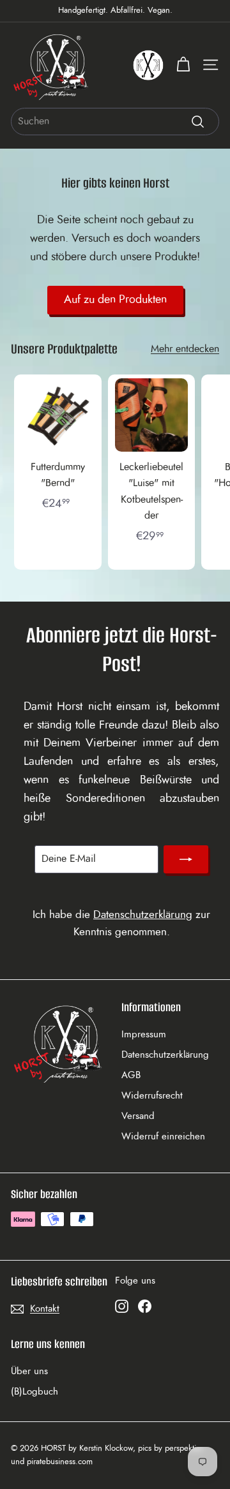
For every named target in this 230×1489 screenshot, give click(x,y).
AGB (131, 1075)
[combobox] (115, 122)
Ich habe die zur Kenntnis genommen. (121, 923)
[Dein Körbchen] (183, 65)
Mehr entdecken (185, 349)
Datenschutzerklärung (142, 914)
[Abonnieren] (186, 859)
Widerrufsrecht (152, 1095)
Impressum (143, 1034)
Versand (138, 1116)
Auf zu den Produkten (115, 300)
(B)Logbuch (34, 1391)
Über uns (29, 1371)
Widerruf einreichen (163, 1136)
